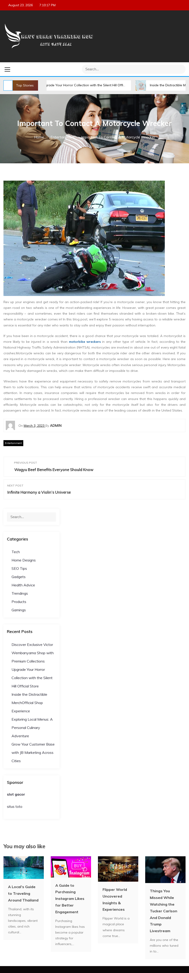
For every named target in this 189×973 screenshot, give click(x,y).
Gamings (19, 610)
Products (19, 601)
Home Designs (24, 560)
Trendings (20, 593)
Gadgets (19, 576)
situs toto (14, 806)
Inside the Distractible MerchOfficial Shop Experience (29, 702)
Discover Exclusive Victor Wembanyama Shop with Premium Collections (33, 652)
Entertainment (13, 443)
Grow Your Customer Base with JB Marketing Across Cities (33, 752)
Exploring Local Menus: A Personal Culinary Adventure (32, 727)
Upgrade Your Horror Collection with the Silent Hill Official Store (68, 85)
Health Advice (23, 585)
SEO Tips (19, 568)
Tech (16, 551)
